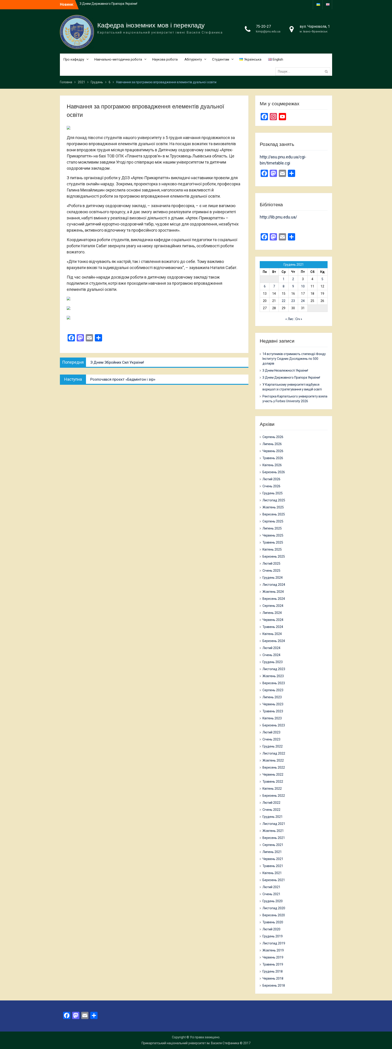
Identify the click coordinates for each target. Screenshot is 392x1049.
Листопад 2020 (273, 908)
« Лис (289, 319)
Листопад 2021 (273, 824)
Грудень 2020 (272, 901)
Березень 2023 (273, 725)
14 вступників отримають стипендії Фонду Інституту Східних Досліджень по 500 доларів (294, 358)
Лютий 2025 (271, 563)
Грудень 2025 (272, 493)
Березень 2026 (273, 472)
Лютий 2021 (271, 887)
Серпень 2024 (272, 606)
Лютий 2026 (271, 479)
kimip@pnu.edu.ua (268, 31)
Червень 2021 (272, 859)
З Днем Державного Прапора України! (291, 377)
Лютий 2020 (271, 929)
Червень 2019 (272, 957)
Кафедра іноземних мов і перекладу (151, 25)
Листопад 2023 (273, 669)
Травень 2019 (272, 964)
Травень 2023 (272, 711)
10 (303, 286)
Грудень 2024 (272, 577)
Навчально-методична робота (118, 59)
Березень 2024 (273, 641)
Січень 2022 (271, 809)
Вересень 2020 (273, 915)
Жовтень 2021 (273, 831)
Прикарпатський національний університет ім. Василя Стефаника (190, 1043)
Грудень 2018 (272, 971)
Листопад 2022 (273, 753)
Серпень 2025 (272, 521)
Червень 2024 (272, 620)
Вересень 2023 (273, 683)
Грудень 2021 (272, 817)
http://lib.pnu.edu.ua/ (278, 217)
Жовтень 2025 (273, 507)
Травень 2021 (272, 866)
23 (293, 301)
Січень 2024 (271, 655)
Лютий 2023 (271, 732)
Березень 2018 (273, 985)
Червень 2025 (272, 535)
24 (303, 301)
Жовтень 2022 (273, 760)
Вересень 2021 (273, 838)
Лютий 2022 (271, 802)
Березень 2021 (273, 880)
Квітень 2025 (272, 549)
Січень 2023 (271, 739)
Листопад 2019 (273, 943)
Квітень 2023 (272, 718)
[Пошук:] (304, 71)
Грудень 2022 (272, 746)
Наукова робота (165, 59)
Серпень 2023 (272, 690)
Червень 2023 (272, 704)
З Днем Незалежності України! (285, 370)
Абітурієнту (193, 59)
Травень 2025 (272, 542)
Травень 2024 (272, 627)
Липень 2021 (272, 852)
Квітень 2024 (272, 634)
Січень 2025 (271, 570)
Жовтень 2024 (273, 591)
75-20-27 (263, 26)
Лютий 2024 (271, 648)
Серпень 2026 (272, 437)
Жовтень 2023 (273, 676)
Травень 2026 (272, 458)
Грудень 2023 (272, 662)
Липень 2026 (272, 444)
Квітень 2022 (272, 788)
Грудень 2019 (272, 936)
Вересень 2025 (273, 514)
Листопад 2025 (273, 500)
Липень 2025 (272, 528)
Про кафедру (73, 59)
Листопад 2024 (273, 584)
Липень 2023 (272, 697)
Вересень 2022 (273, 767)
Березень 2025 (273, 556)
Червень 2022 (272, 774)
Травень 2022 (272, 781)
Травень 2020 (272, 922)
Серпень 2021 (272, 845)
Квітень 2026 (272, 465)
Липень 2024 (272, 613)
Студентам (220, 59)
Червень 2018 (272, 978)
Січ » (298, 319)
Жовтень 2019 (273, 950)
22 (283, 301)
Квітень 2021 (272, 873)
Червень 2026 (272, 451)
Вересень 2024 (273, 598)
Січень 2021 (271, 894)
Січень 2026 (271, 486)
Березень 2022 (273, 795)
